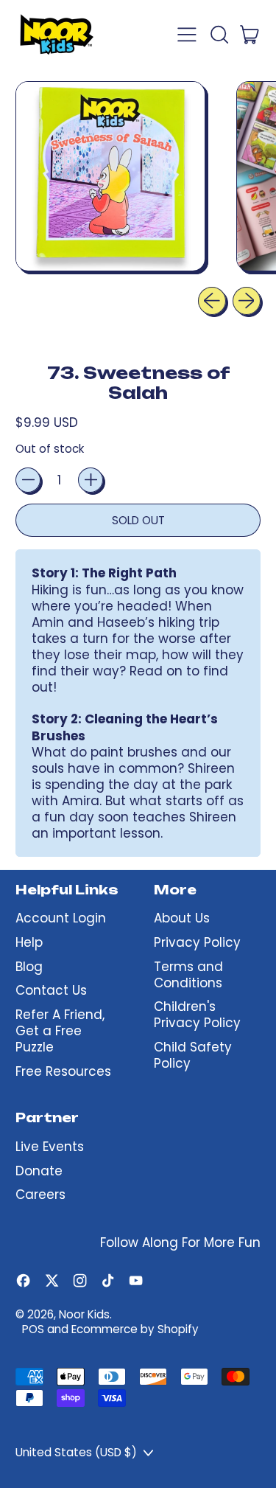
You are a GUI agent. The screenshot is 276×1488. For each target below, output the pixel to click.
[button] (219, 35)
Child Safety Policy (193, 1055)
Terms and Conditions (188, 975)
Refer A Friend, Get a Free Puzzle (60, 1031)
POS (33, 1329)
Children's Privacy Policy (197, 1015)
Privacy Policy (197, 942)
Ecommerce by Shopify (135, 1329)
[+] (90, 480)
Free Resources (63, 1071)
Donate (39, 1171)
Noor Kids (84, 1314)
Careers (40, 1194)
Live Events (49, 1146)
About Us (182, 918)
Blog (29, 967)
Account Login (60, 918)
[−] (27, 480)
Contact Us (51, 990)
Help (29, 942)
